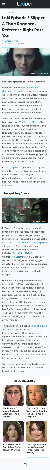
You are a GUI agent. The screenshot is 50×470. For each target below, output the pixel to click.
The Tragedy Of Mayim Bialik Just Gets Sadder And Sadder (11, 412)
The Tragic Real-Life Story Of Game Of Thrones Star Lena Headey (36, 448)
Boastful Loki (20, 253)
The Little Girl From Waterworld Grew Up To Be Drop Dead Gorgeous (36, 412)
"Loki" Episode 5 (13, 167)
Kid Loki (15, 256)
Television (7, 12)
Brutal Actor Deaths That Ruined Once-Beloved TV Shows (12, 447)
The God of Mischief (30, 122)
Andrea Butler (11, 41)
